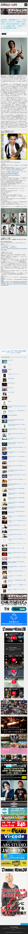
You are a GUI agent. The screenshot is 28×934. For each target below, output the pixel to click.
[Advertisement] (10, 294)
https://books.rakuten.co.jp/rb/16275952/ (14, 169)
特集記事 (17, 928)
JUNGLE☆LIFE (9, 4)
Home (3, 928)
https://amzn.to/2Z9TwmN (13, 172)
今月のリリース (22, 928)
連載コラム (14, 929)
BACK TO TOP (24, 924)
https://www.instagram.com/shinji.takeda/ (18, 281)
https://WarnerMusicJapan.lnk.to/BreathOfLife (10, 175)
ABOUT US (7, 928)
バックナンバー (12, 928)
